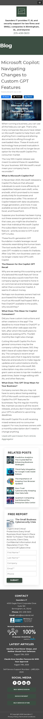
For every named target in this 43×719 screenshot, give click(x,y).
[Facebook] (14, 683)
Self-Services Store (21, 703)
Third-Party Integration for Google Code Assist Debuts (25, 471)
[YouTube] (28, 683)
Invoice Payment (21, 696)
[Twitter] (19, 683)
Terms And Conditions (27, 717)
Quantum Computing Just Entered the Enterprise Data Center (25, 500)
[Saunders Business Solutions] (21, 11)
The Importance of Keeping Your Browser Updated (25, 481)
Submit (14, 580)
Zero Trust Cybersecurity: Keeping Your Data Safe (25, 490)
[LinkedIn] (24, 683)
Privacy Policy (13, 717)
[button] (39, 2)
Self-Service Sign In (21, 689)
